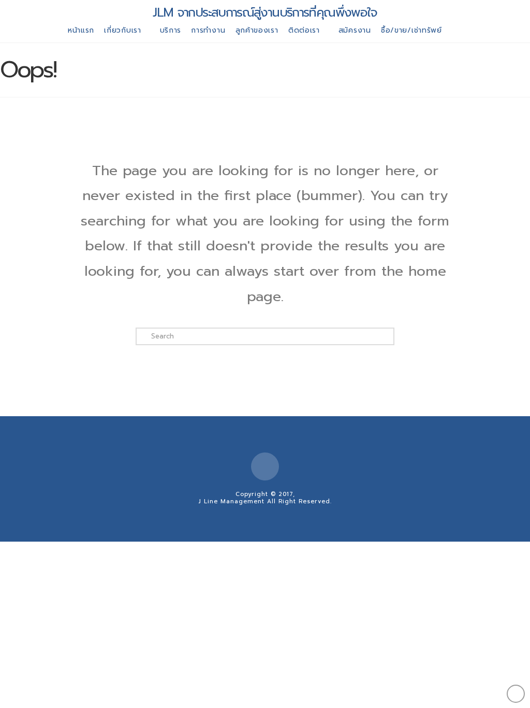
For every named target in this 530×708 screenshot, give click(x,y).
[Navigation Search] (457, 32)
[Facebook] (265, 466)
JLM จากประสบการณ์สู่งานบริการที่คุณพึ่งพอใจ (265, 12)
